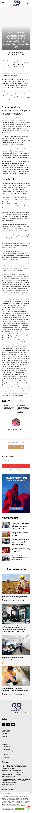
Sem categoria (6, 770)
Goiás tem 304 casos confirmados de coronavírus (8, 408)
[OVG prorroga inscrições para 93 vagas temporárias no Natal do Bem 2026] (6, 550)
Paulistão (20, 400)
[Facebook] (10, 447)
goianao (15, 400)
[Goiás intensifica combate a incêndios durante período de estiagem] (6, 534)
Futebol (9, 400)
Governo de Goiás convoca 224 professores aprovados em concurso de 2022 (21, 557)
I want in (15, 465)
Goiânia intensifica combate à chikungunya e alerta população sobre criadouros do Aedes (15, 690)
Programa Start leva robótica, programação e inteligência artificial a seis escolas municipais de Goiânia (20, 541)
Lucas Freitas (7, 600)
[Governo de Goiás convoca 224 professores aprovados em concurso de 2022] (6, 557)
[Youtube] (13, 724)
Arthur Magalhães (17, 52)
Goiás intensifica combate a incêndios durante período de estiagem (20, 533)
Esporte (11, 32)
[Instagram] (3, 724)
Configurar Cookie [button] (8, 809)
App (3, 776)
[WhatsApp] (22, 447)
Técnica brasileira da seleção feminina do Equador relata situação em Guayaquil (23, 409)
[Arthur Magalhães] (16, 422)
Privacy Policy (21, 470)
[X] (14, 447)
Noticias (20, 32)
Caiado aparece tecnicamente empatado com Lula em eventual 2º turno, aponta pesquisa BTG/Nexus (20, 525)
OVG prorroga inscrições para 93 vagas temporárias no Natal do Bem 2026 (21, 549)
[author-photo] (3, 600)
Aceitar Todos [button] (19, 809)
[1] (27, 809)
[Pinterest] (18, 447)
